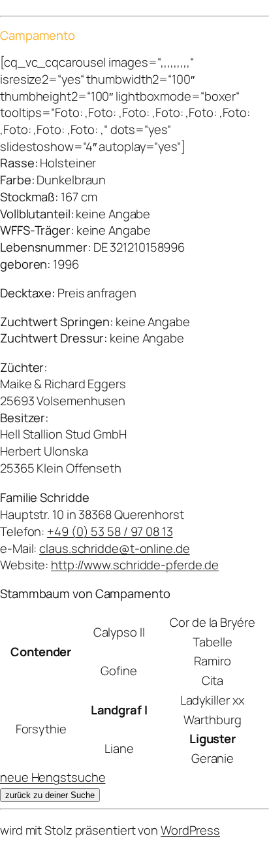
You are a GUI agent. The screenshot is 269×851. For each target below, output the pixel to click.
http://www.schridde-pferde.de (135, 564)
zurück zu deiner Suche (50, 795)
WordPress (190, 830)
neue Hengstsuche (52, 777)
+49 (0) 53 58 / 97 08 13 (110, 531)
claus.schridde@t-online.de (114, 548)
